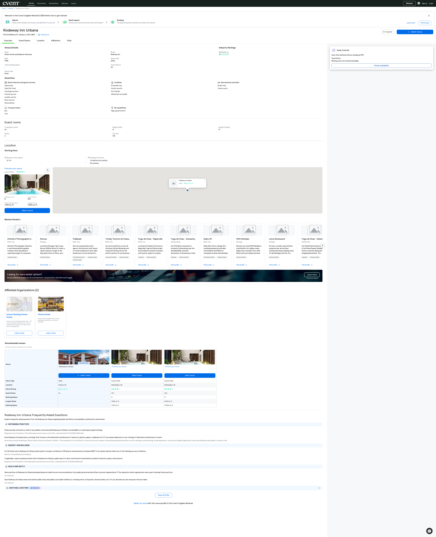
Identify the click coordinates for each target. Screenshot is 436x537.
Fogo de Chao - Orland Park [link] (314, 239)
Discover (65, 3)
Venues (31, 3)
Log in (431, 3)
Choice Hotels (44, 314)
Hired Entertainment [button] (79, 257)
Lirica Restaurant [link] (277, 239)
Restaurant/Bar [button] (45, 257)
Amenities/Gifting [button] (111, 257)
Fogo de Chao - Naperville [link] (150, 239)
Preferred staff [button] (77, 260)
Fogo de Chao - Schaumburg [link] (183, 239)
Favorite (389, 32)
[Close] (429, 15)
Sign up (424, 3)
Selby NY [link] (208, 239)
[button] (187, 190)
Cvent (4, 8)
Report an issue (140, 503)
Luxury (73, 3)
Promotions (41, 3)
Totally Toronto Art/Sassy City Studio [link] (118, 239)
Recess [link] (43, 239)
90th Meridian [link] (242, 239)
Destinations (53, 3)
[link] (19, 230)
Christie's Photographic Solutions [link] (20, 239)
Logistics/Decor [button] (12, 257)
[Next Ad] (48, 170)
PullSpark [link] (77, 239)
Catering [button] (141, 257)
